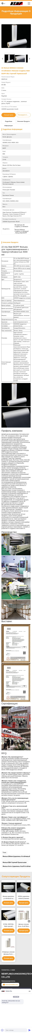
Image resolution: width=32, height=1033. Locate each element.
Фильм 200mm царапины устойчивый (16, 856)
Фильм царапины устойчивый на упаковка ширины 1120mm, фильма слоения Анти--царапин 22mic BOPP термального (8, 898)
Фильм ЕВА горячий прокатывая (14, 862)
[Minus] (29, 991)
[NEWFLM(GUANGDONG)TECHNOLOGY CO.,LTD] (16, 3)
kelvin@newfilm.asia (11, 984)
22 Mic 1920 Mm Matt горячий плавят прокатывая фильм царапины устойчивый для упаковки (8, 925)
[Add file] (2, 1030)
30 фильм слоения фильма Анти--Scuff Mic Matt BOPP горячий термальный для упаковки (8, 953)
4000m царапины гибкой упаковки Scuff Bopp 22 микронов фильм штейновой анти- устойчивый (23, 898)
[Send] (29, 1030)
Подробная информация (8, 122)
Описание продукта (23, 121)
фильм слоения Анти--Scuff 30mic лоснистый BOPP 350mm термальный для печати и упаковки (24, 925)
